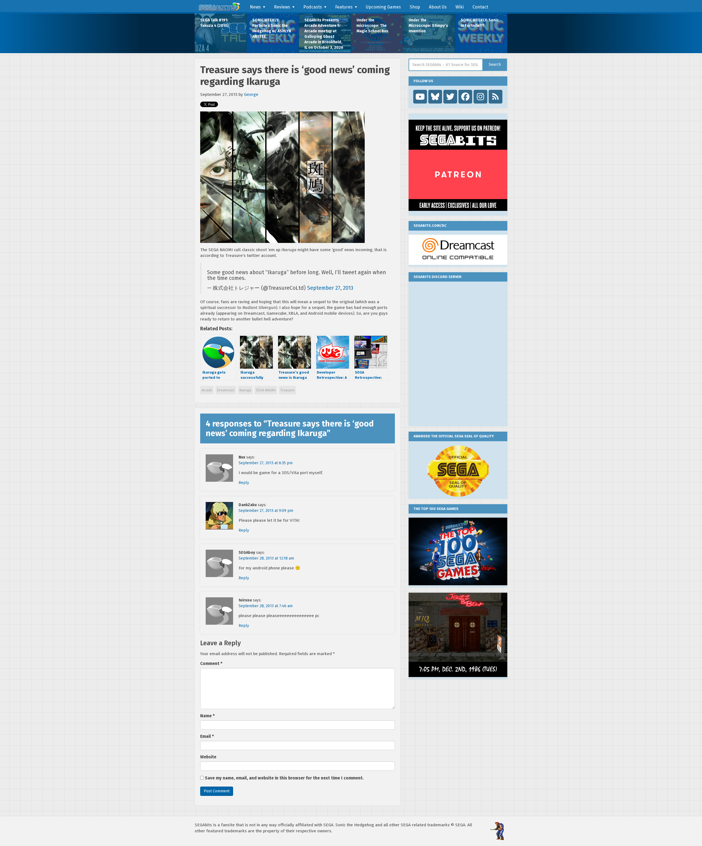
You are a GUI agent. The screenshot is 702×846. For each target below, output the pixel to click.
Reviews (282, 7)
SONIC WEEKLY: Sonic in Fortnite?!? (480, 23)
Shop (415, 7)
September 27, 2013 (330, 288)
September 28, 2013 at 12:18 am (266, 558)
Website (208, 757)
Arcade (207, 390)
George (251, 94)
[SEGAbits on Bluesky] (435, 97)
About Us (438, 7)
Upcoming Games (383, 7)
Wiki (459, 7)
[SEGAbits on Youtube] (420, 97)
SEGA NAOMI (266, 390)
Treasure (287, 390)
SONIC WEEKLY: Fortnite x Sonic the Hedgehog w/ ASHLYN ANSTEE (271, 28)
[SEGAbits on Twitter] (450, 97)
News (255, 7)
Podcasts (312, 7)
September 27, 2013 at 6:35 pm (266, 463)
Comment (211, 663)
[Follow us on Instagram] (480, 97)
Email (207, 736)
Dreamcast (225, 390)
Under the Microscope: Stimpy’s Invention (428, 25)
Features (344, 7)
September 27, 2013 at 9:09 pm (266, 510)
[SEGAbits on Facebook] (465, 97)
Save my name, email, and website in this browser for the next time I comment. (284, 778)
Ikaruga (245, 390)
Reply (244, 482)
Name (207, 715)
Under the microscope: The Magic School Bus (372, 25)
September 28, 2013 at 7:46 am (266, 606)
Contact (480, 7)
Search (495, 64)
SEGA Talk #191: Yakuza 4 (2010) (214, 23)
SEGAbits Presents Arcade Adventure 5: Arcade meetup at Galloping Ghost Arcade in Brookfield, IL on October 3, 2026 (323, 34)
